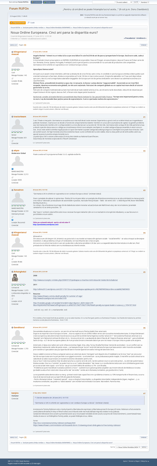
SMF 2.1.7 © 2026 (13, 461)
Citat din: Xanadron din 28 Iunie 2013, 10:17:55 (52, 398)
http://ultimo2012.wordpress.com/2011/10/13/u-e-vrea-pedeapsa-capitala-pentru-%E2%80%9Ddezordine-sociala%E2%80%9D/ (81, 289)
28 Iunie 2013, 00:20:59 (40, 116)
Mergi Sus (13, 437)
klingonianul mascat (19, 53)
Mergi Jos (13, 45)
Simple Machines (24, 461)
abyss (16, 150)
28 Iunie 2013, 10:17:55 (40, 190)
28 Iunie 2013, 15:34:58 (40, 232)
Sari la (112, 447)
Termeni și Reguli (134, 461)
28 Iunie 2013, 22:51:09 (40, 272)
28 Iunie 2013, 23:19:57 (40, 327)
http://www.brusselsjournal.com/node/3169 (49, 298)
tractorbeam (20, 116)
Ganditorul (19, 327)
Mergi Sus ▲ (145, 461)
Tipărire (143, 45)
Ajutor (125, 461)
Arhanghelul (20, 271)
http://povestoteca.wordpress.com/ (46, 224)
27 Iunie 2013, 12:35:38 (40, 52)
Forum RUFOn (19, 8)
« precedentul (129, 38)
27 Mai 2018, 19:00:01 (39, 393)
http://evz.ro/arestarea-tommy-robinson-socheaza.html (54, 423)
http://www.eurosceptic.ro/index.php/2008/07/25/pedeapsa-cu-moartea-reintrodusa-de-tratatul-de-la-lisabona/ (75, 280)
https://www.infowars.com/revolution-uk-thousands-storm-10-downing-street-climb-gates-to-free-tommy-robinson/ (77, 425)
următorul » (141, 38)
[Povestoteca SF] (12, 219)
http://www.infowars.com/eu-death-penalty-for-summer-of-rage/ (57, 296)
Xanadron (19, 189)
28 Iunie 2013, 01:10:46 (40, 150)
